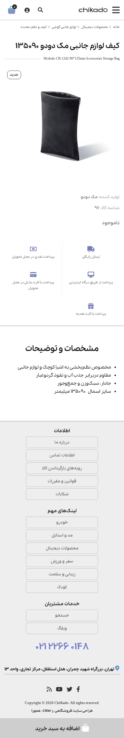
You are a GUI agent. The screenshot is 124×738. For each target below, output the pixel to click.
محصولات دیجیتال (94, 27)
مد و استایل (62, 535)
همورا (36, 710)
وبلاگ (62, 628)
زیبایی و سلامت (62, 574)
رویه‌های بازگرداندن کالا (62, 468)
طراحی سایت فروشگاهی (74, 710)
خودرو (62, 522)
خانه (116, 27)
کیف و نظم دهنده (33, 27)
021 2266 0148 (62, 647)
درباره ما (62, 442)
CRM (46, 710)
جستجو (62, 615)
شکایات (62, 494)
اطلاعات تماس (62, 455)
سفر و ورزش (62, 561)
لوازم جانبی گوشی (64, 27)
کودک (62, 587)
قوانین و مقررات (62, 481)
